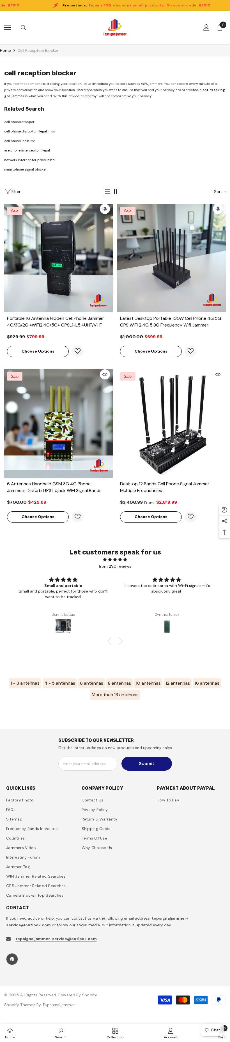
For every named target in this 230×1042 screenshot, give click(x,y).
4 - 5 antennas (59, 683)
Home (5, 50)
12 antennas (177, 683)
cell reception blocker (37, 50)
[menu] (7, 27)
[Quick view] (105, 209)
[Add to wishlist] (78, 351)
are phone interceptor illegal (27, 150)
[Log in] (206, 27)
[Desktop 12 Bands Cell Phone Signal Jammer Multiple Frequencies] (171, 423)
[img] (115, 559)
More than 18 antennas (115, 695)
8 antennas (119, 683)
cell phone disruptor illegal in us (29, 131)
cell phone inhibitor (19, 141)
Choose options (38, 351)
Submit (146, 763)
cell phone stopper (19, 122)
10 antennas (148, 683)
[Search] (23, 27)
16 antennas (207, 683)
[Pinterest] (12, 959)
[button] (107, 191)
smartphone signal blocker (25, 169)
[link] (60, 1033)
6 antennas (91, 683)
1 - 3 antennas (25, 683)
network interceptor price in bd (29, 160)
